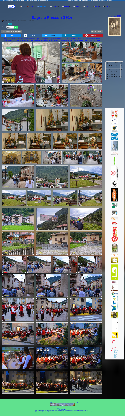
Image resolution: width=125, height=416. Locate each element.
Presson (4, 24)
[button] (31, 6)
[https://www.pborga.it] (11, 6)
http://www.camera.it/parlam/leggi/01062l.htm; (62, 413)
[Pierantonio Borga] (3, 20)
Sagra (10, 24)
